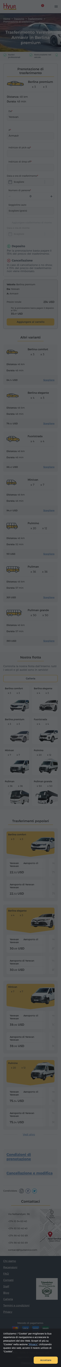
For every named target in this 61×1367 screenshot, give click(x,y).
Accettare (45, 1360)
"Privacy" (33, 1344)
